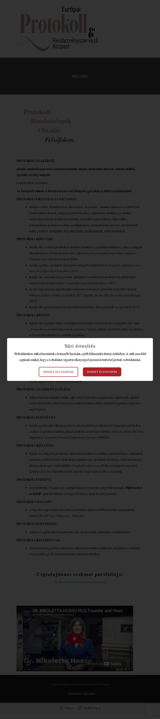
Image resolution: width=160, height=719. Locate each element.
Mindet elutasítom (58, 372)
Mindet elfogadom (102, 372)
